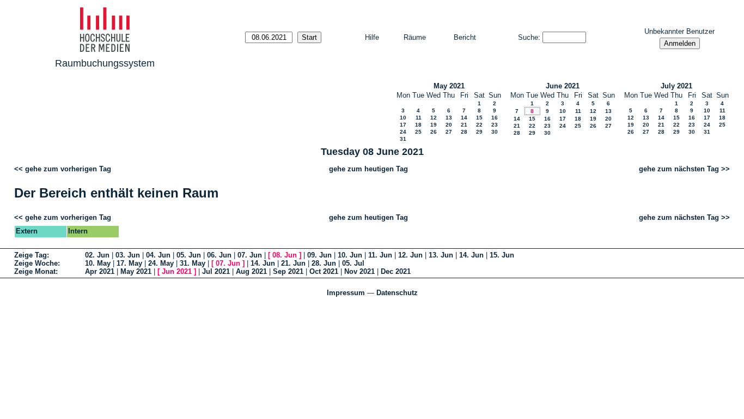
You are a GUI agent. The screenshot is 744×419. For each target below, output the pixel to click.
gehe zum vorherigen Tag (68, 169)
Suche (528, 37)
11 (419, 118)
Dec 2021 (396, 271)
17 (403, 125)
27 (449, 132)
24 (403, 132)
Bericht (465, 37)
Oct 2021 (323, 271)
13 (449, 118)
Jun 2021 (177, 271)
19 (433, 125)
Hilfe (372, 37)
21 (464, 125)
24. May (161, 263)
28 (464, 132)
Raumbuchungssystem (105, 63)
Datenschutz (397, 293)
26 (433, 132)
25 (418, 132)
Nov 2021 (359, 271)
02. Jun (97, 255)
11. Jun (380, 255)
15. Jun (502, 255)
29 (479, 132)
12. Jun (410, 255)
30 (494, 132)
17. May (129, 263)
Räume (415, 37)
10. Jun (350, 255)
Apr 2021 (99, 271)
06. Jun (219, 255)
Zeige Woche (36, 263)
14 (464, 118)
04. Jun (158, 255)
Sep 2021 (288, 271)
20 (449, 125)
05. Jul (353, 263)
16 (494, 118)
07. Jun (249, 255)
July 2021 (676, 86)
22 (479, 125)
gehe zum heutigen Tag (368, 169)
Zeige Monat (35, 271)
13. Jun (441, 255)
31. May (192, 263)
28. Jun (324, 263)
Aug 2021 (251, 271)
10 (403, 118)
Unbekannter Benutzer (679, 31)
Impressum (346, 293)
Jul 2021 (216, 271)
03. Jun (127, 255)
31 (403, 139)
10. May (98, 263)
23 (494, 125)
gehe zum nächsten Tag (679, 169)
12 (433, 118)
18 (418, 125)
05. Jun (188, 255)
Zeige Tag (30, 255)
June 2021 (563, 86)
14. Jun (471, 255)
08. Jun (284, 255)
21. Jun (293, 263)
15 (479, 118)
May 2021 (449, 86)
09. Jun (319, 255)
